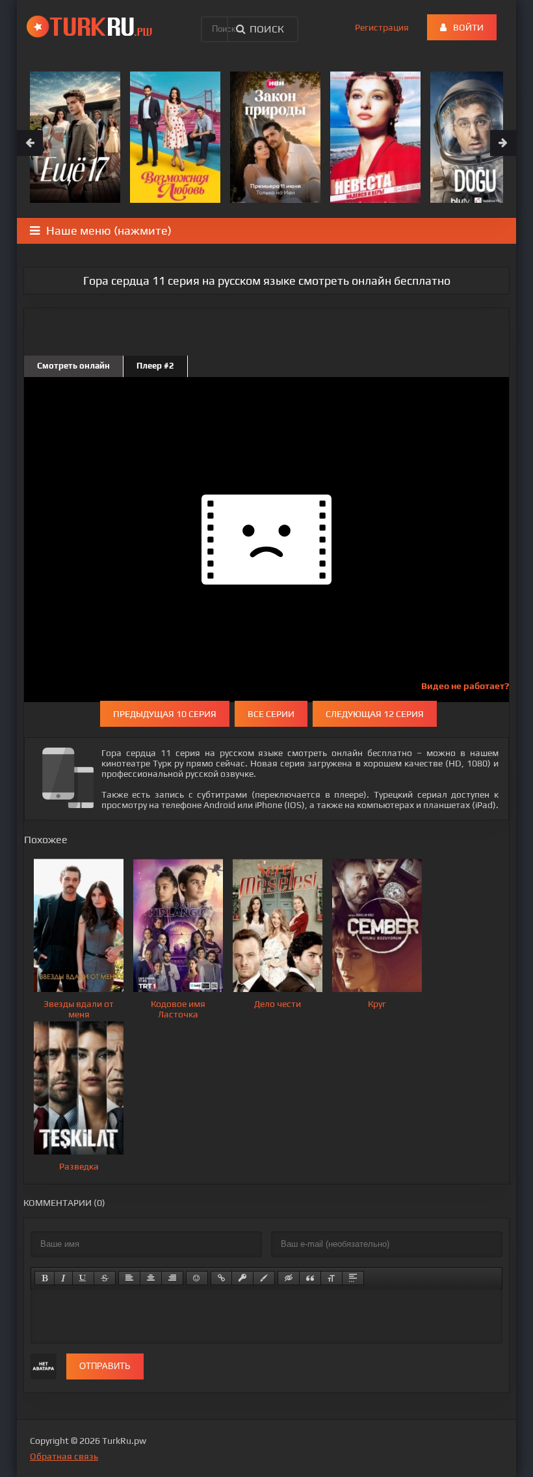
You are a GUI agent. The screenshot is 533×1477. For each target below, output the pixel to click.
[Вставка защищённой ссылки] (242, 1278)
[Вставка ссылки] (221, 1278)
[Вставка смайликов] (197, 1278)
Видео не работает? (465, 686)
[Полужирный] (44, 1278)
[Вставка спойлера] (353, 1278)
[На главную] (92, 26)
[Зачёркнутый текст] (105, 1278)
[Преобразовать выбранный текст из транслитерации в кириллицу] (331, 1278)
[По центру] (151, 1278)
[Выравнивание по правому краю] (172, 1278)
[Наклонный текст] (63, 1278)
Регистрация (382, 27)
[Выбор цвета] (264, 1278)
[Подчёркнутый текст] (83, 1278)
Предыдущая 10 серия (164, 714)
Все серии (271, 714)
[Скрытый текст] (289, 1278)
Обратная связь (64, 1456)
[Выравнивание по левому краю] (129, 1278)
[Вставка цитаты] (310, 1278)
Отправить (105, 1366)
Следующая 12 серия (375, 714)
